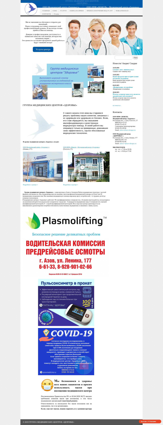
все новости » (117, 105)
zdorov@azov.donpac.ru (128, 130)
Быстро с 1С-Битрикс (148, 421)
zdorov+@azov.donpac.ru (128, 143)
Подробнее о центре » (30, 185)
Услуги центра (43, 49)
